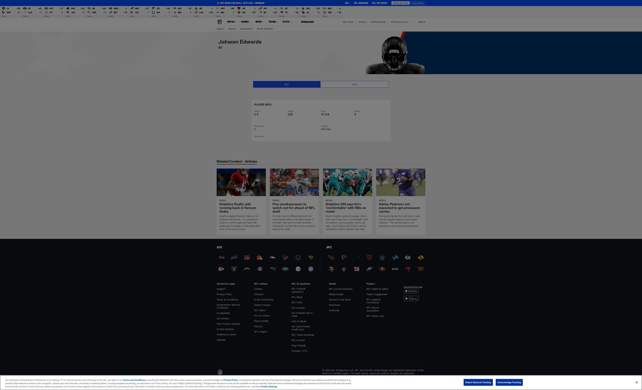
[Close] (636, 382)
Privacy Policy (230, 380)
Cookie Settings (269, 386)
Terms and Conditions (134, 380)
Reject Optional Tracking (478, 382)
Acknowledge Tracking (509, 382)
